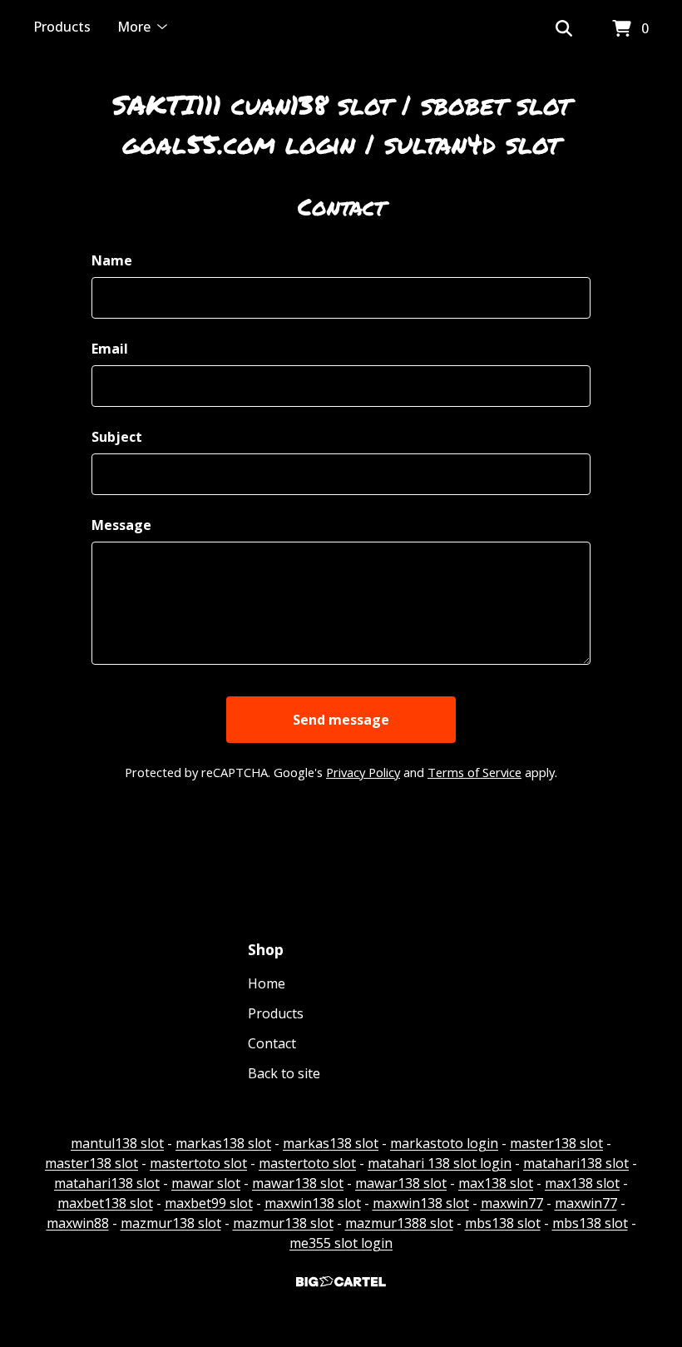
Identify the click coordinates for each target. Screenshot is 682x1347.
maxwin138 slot (312, 1203)
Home (266, 983)
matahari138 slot (576, 1163)
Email (109, 348)
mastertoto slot (198, 1163)
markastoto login (444, 1143)
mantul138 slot (117, 1143)
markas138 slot (223, 1143)
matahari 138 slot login (440, 1163)
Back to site (284, 1073)
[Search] (564, 29)
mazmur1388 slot (399, 1223)
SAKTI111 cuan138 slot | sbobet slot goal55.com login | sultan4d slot (341, 123)
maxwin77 (512, 1203)
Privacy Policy (363, 772)
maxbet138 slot (105, 1203)
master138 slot (556, 1143)
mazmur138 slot (171, 1223)
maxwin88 (78, 1223)
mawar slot (205, 1183)
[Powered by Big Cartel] (341, 1282)
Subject (116, 437)
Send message (341, 720)
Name (111, 260)
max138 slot (495, 1183)
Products (62, 26)
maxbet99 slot (209, 1203)
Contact (272, 1043)
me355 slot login (341, 1243)
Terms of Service (474, 772)
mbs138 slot (503, 1223)
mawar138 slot (297, 1183)
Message (121, 525)
